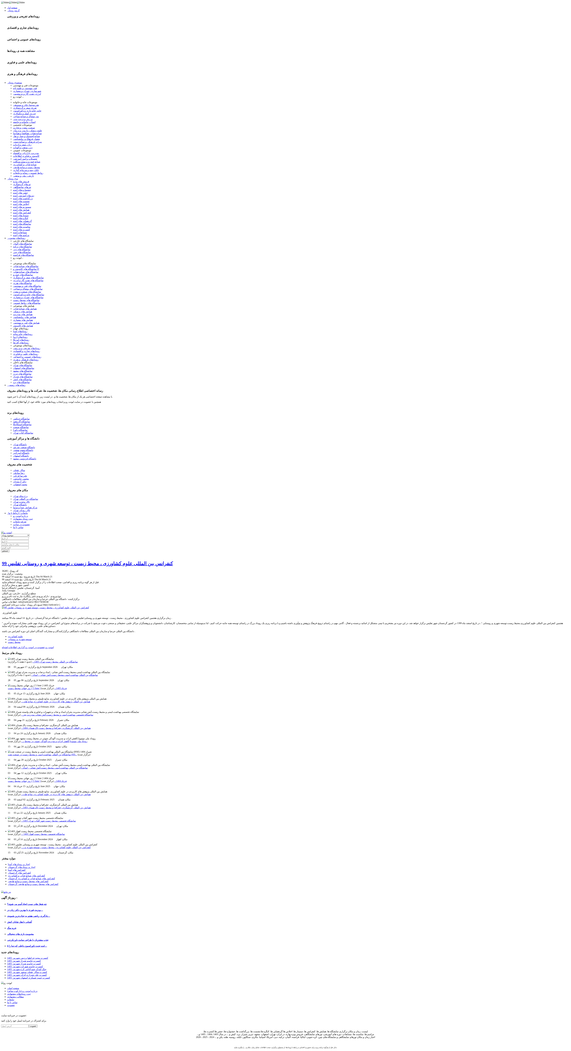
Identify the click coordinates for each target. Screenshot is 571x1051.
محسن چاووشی (21, 478)
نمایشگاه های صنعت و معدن (27, 291)
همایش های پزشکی (22, 311)
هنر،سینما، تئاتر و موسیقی (26, 105)
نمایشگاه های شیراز (23, 376)
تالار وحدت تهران (21, 502)
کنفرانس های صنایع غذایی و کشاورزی (26, 875)
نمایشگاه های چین (22, 252)
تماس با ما (18, 527)
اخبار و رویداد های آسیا (19, 864)
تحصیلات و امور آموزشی (25, 159)
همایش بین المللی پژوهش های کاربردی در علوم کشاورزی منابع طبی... (55, 701)
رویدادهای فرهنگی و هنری (26, 359)
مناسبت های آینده (21, 226)
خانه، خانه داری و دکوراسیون (27, 110)
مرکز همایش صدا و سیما (25, 507)
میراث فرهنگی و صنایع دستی (27, 142)
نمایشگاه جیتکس (21, 418)
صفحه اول (12, 7)
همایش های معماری (23, 320)
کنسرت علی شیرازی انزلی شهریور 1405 (27, 975)
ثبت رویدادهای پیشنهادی (19, 994)
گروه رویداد (13, 10)
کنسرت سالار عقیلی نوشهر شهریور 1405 (27, 972)
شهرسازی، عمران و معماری (27, 91)
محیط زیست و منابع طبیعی (26, 167)
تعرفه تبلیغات (19, 521)
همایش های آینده (21, 210)
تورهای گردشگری (22, 184)
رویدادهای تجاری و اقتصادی (26, 351)
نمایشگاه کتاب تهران (23, 433)
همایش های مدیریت (22, 314)
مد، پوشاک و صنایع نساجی (26, 116)
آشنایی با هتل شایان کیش (19, 922)
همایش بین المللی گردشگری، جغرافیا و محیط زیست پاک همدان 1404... (56, 728)
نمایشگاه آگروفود (21, 421)
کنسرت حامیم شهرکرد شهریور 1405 (25, 966)
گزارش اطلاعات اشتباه (13, 647)
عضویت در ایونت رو (35, 647)
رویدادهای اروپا (20, 337)
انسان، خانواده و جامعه (24, 122)
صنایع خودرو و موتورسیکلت (26, 161)
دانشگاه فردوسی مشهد (24, 458)
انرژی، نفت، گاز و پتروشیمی (27, 94)
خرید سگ (11, 928)
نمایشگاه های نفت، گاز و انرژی (28, 280)
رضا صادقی (19, 473)
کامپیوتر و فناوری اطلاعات (26, 156)
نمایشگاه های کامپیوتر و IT (26, 269)
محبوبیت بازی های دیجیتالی (20, 934)
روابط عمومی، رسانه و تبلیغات (28, 173)
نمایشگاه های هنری (22, 283)
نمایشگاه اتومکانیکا (22, 424)
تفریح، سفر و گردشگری (25, 108)
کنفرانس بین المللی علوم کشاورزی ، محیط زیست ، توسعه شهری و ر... (56, 847)
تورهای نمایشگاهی (22, 187)
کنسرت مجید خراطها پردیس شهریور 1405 (27, 958)
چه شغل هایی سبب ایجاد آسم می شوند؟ (27, 904)
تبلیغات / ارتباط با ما (17, 513)
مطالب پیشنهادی (15, 996)
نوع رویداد (12, 178)
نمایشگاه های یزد (21, 382)
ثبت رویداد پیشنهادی (23, 519)
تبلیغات (10, 999)
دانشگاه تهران (20, 444)
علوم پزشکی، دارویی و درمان (27, 130)
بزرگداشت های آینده (23, 198)
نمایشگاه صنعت (21, 427)
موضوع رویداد (14, 82)
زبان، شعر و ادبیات (22, 144)
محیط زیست (14, 642)
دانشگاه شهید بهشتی (23, 450)
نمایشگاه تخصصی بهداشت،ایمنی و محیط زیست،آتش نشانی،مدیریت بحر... (57, 715)
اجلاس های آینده (21, 204)
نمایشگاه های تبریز (22, 373)
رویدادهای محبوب (16, 238)
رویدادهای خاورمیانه (23, 334)
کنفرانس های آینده (22, 212)
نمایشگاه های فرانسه (23, 255)
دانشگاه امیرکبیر (21, 453)
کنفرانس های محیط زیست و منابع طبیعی (28, 881)
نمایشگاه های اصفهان (23, 368)
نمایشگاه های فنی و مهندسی (27, 286)
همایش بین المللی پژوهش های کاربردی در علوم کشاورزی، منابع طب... (56, 794)
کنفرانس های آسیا (17, 870)
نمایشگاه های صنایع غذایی (25, 266)
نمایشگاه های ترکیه (22, 246)
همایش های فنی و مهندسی (26, 323)
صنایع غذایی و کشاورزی (25, 164)
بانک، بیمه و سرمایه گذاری (26, 170)
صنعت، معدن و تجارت (24, 127)
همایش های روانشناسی (24, 317)
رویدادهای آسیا (20, 331)
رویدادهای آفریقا (21, 342)
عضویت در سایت (21, 524)
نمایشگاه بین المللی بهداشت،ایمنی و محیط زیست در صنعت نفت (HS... (42, 754)
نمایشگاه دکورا (20, 430)
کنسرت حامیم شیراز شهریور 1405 (24, 961)
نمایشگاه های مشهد (22, 371)
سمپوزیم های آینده (22, 207)
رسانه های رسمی (16, 385)
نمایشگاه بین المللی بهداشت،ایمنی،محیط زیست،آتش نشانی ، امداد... (64, 675)
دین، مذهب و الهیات (22, 147)
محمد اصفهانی (20, 484)
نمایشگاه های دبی (21, 249)
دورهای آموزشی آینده (23, 195)
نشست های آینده (21, 201)
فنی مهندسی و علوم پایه (25, 88)
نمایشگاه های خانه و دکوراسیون (28, 294)
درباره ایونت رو (20, 516)
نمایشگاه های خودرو (23, 274)
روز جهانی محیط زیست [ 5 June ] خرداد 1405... (37, 688)
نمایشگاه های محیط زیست (26, 300)
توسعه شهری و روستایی (20, 639)
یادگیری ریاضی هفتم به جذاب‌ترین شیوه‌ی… (28, 916)
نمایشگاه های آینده (22, 224)
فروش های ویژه (21, 181)
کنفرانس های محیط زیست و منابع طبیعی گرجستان (33, 884)
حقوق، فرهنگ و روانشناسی (26, 139)
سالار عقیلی (19, 470)
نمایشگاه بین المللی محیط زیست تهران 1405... (55, 662)
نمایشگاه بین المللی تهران (25, 499)
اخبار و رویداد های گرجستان (21, 867)
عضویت (11, 1005)
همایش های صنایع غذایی (25, 308)
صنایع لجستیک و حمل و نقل (26, 136)
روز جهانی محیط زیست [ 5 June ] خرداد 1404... (37, 781)
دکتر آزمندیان (19, 481)
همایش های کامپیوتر (23, 325)
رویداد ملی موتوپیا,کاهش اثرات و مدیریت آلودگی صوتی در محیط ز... (54, 741)
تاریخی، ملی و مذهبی (23, 176)
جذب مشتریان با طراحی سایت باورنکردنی (27, 940)
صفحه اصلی (13, 988)
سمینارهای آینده (21, 215)
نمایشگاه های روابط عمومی (26, 303)
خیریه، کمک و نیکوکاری (24, 113)
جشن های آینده (20, 193)
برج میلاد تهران (20, 496)
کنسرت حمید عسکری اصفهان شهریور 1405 (28, 978)
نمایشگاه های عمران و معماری (28, 297)
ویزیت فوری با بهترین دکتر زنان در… (25, 910)
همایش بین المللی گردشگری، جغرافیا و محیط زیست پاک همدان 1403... (56, 807)
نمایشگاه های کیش (22, 379)
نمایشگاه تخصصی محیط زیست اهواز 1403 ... (43, 834)
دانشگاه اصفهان (21, 456)
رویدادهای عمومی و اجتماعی (27, 356)
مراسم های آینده (21, 235)
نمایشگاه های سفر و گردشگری (28, 277)
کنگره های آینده (20, 218)
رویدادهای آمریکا (21, 340)
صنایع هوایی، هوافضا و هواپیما (27, 133)
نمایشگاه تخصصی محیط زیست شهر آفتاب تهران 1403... (48, 821)
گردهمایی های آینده (22, 221)
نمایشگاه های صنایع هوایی (25, 272)
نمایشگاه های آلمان (22, 243)
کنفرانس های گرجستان (19, 873)
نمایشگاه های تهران (22, 365)
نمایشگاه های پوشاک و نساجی (28, 289)
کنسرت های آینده (21, 229)
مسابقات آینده (20, 232)
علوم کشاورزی (15, 636)
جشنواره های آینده (22, 190)
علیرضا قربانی (20, 476)
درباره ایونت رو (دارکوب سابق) (22, 991)
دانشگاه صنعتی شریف (24, 447)
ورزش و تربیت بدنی (23, 119)
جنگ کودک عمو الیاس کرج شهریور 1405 (26, 969)
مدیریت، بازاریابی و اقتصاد (26, 153)
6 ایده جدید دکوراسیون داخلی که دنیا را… (27, 946)
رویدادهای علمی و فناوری (25, 354)
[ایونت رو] (6, 532)
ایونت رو (50, 647)
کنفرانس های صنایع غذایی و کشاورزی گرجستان (31, 878)
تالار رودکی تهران (21, 510)
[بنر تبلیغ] (6, 892)
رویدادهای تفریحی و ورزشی (26, 348)
